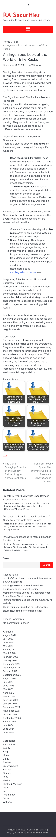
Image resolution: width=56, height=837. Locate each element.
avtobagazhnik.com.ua (23, 272)
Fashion (7, 769)
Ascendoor (20, 832)
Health (6, 780)
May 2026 (8, 646)
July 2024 (8, 725)
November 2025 (11, 667)
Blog (5, 456)
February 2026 (10, 657)
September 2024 (12, 718)
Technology (9, 794)
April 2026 (8, 649)
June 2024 (8, 728)
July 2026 (8, 639)
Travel (6, 798)
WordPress (43, 832)
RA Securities (21, 15)
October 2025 (10, 671)
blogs (6, 755)
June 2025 (8, 685)
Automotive (9, 744)
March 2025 (9, 696)
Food (5, 776)
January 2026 (10, 660)
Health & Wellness (12, 784)
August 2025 (9, 678)
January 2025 (10, 703)
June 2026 (8, 642)
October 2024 (10, 714)
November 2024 (11, 710)
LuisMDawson (34, 65)
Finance (7, 773)
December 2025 (11, 664)
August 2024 (10, 721)
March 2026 (9, 653)
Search (7, 558)
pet (4, 791)
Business (8, 762)
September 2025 (12, 675)
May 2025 (8, 689)
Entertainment (10, 766)
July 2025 (8, 682)
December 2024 (11, 707)
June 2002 (8, 732)
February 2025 (10, 700)
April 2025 (8, 693)
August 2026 (9, 635)
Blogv (6, 759)
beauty (6, 748)
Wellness (8, 802)
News (6, 787)
